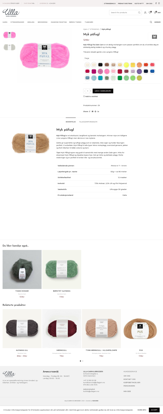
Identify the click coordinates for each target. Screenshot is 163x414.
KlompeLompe (56, 353)
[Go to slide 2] (82, 361)
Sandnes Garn (61, 294)
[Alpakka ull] (22, 328)
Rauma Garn (22, 294)
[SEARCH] (139, 12)
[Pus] (141, 328)
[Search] (151, 22)
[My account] (145, 12)
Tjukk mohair (22, 291)
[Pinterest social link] (95, 111)
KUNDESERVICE (130, 372)
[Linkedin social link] (98, 111)
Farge (87, 58)
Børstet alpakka (61, 291)
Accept (154, 410)
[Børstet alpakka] (61, 269)
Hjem (85, 29)
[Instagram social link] (158, 3)
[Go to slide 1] (80, 361)
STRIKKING (94, 29)
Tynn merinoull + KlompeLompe (101, 350)
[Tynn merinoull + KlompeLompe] (101, 328)
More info (142, 410)
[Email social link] (92, 111)
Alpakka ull (22, 350)
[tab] (71, 121)
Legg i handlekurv (103, 91)
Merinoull (62, 350)
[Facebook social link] (156, 3)
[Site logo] (11, 12)
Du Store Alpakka (141, 353)
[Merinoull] (61, 328)
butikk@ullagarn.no (91, 391)
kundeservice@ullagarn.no (94, 383)
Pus (141, 350)
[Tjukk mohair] (22, 269)
